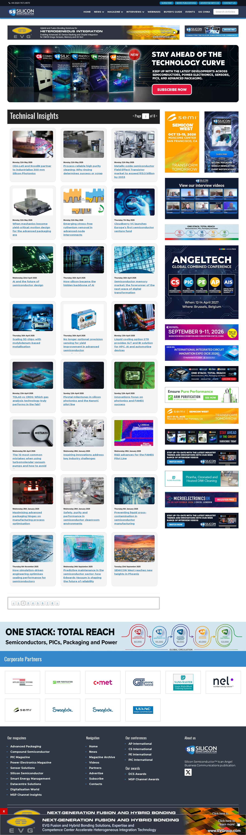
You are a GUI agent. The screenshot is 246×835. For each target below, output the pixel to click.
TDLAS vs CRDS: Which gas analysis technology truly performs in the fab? (31, 400)
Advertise (96, 773)
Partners (95, 768)
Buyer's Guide (173, 11)
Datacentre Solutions (25, 784)
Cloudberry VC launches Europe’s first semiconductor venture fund (134, 227)
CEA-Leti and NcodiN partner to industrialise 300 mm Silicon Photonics (32, 169)
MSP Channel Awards (144, 779)
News (98, 11)
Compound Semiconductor (30, 751)
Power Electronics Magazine (30, 762)
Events (190, 11)
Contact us (229, 3)
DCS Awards (137, 774)
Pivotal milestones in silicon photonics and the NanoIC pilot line (82, 400)
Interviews (134, 11)
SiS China (204, 11)
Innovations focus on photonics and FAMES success (129, 400)
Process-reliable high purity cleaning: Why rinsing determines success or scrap (83, 169)
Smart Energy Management (30, 778)
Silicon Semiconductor (26, 773)
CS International (140, 749)
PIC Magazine (20, 757)
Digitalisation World (24, 789)
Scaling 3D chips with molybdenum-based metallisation (27, 343)
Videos (94, 762)
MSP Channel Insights (26, 794)
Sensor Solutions (22, 768)
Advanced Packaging (25, 746)
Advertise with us (209, 3)
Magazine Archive (102, 757)
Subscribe (166, 3)
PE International (140, 754)
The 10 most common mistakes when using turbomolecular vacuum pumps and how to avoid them (29, 462)
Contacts (95, 784)
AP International (140, 743)
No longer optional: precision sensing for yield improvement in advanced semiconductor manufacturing (83, 347)
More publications (186, 3)
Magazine (114, 11)
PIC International (141, 759)
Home (87, 11)
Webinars (154, 11)
